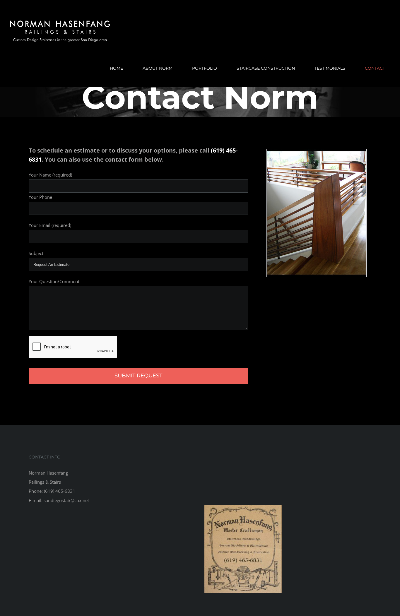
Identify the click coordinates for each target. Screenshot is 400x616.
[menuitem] (120, 68)
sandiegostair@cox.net (66, 500)
